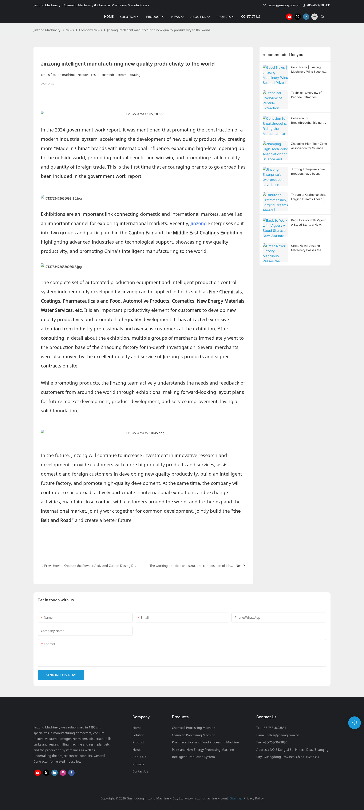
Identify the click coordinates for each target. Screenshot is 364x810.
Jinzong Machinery (46, 30)
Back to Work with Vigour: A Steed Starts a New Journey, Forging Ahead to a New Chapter (309, 222)
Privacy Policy (254, 798)
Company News (90, 30)
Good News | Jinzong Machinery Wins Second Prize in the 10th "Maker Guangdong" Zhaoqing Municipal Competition (307, 69)
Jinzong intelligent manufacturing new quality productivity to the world (158, 30)
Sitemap (235, 798)
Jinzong (199, 223)
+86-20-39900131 (318, 5)
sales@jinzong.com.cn (284, 5)
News (70, 30)
